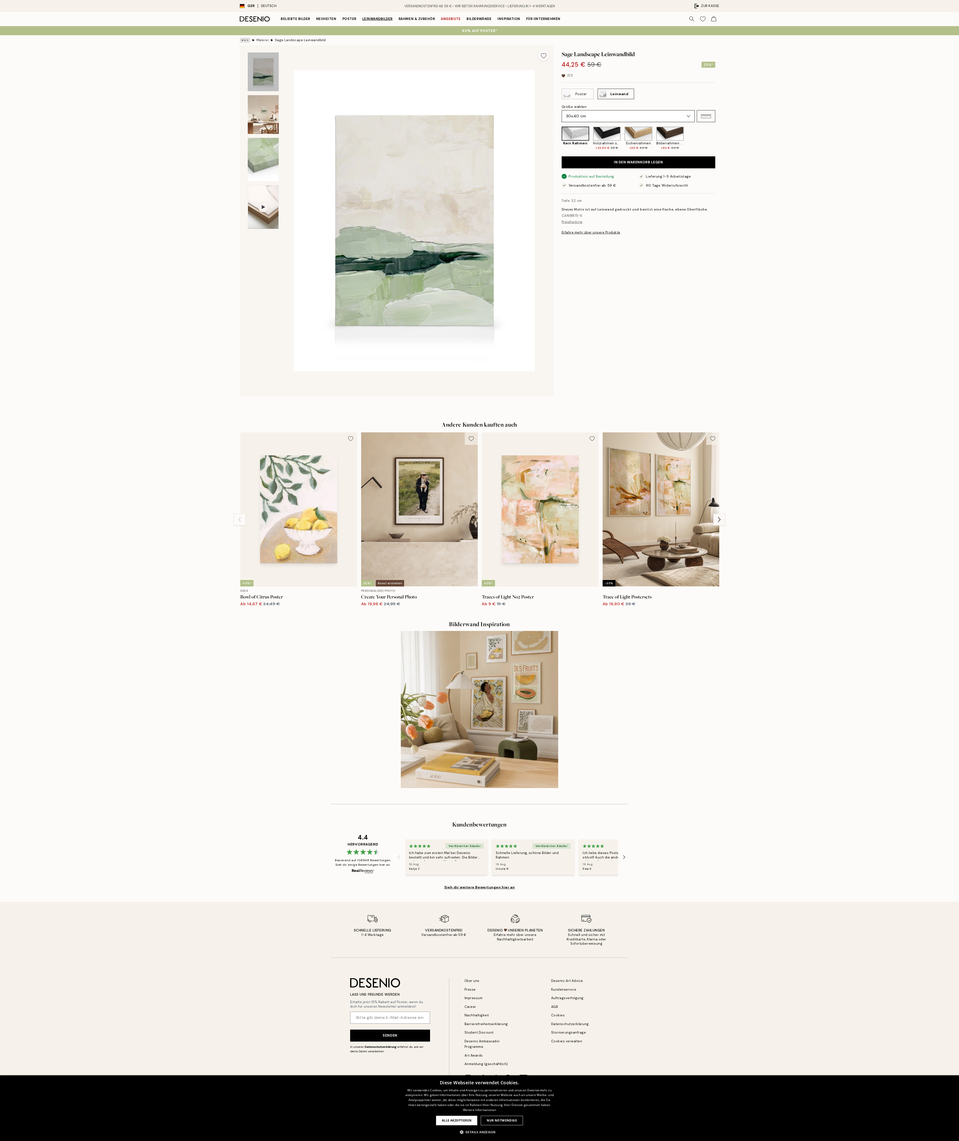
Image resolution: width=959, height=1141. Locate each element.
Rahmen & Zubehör (417, 19)
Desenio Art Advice (567, 981)
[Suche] (691, 19)
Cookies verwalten (566, 1041)
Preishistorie (572, 222)
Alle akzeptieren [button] (457, 1120)
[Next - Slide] (719, 138)
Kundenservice (563, 989)
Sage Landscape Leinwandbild (300, 40)
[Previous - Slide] (558, 138)
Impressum (474, 998)
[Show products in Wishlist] (702, 19)
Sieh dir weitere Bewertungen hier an (479, 887)
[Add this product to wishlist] (544, 55)
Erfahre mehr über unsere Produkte (591, 232)
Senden (390, 1035)
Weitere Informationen (479, 1110)
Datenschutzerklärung (381, 1047)
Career (470, 1007)
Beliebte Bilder (295, 19)
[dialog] (479, 1108)
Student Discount (479, 1032)
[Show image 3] (263, 159)
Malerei (262, 40)
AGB (554, 1007)
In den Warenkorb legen (638, 162)
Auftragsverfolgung (567, 998)
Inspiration (508, 19)
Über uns (472, 981)
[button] (706, 116)
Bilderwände (479, 19)
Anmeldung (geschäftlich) (486, 1064)
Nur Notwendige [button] (502, 1120)
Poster (349, 19)
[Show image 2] (263, 114)
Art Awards (474, 1055)
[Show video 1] (263, 207)
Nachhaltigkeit (477, 1015)
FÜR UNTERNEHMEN (543, 19)
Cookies (558, 1015)
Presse (470, 989)
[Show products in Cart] (713, 19)
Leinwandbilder (377, 19)
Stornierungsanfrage (568, 1032)
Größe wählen (574, 106)
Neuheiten (326, 19)
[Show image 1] (263, 71)
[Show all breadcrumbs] (245, 40)
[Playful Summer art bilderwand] (479, 709)
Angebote (451, 19)
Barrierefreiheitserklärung (486, 1024)
